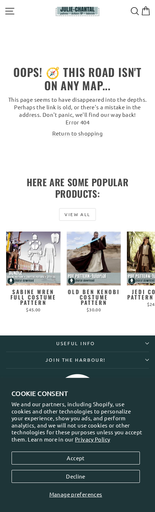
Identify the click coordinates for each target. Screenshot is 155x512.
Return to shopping (77, 133)
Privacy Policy (92, 439)
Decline (75, 476)
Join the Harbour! (75, 360)
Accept (75, 457)
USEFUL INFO (75, 343)
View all (77, 214)
